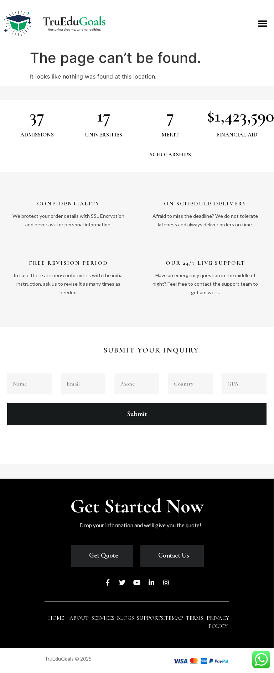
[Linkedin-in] (151, 582)
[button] (262, 23)
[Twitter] (122, 582)
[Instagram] (166, 582)
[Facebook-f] (107, 582)
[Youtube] (136, 582)
